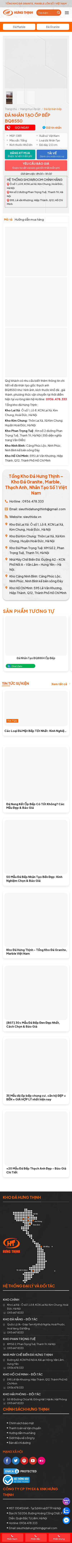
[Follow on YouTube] (33, 1461)
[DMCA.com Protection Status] (20, 1471)
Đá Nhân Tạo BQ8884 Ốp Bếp (36, 658)
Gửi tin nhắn (53, 127)
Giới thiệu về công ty (22, 1438)
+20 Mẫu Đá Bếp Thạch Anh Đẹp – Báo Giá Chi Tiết (36, 1170)
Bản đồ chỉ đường (20, 1442)
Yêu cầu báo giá (36, 163)
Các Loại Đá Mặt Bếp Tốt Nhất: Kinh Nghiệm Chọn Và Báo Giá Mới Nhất (35, 731)
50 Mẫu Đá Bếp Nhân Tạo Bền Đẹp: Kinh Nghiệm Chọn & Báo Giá (34, 878)
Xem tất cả (59, 684)
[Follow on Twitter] (16, 1461)
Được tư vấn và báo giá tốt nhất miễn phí (36, 167)
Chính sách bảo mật (21, 1423)
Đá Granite (53, 27)
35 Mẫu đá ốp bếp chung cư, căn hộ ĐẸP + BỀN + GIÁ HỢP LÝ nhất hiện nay (36, 1097)
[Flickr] (42, 1461)
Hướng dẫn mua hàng (29, 219)
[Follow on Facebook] (7, 1461)
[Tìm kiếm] (58, 12)
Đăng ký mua (20, 154)
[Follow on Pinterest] (24, 1461)
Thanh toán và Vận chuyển (25, 1428)
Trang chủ (11, 109)
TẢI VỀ (52, 154)
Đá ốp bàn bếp (53, 109)
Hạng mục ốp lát (30, 109)
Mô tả (8, 219)
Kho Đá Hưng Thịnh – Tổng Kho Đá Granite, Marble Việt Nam (36, 951)
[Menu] (67, 12)
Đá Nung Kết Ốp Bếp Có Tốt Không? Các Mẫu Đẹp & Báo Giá (35, 806)
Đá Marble (19, 27)
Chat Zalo (17, 666)
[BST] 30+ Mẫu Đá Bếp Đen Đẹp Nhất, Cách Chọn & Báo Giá (33, 1024)
